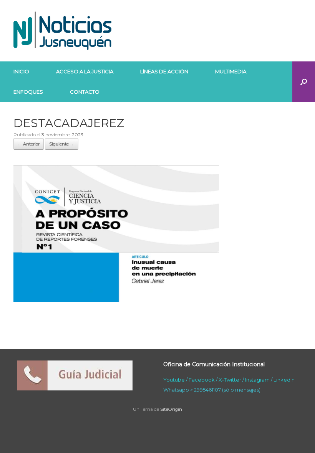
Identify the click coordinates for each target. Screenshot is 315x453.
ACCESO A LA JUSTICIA (84, 71)
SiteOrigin (171, 409)
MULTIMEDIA (230, 71)
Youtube (174, 380)
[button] (303, 81)
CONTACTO (84, 92)
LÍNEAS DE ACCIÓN (164, 71)
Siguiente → (61, 144)
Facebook (202, 380)
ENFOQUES (28, 92)
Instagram (257, 380)
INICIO (21, 71)
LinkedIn (284, 380)
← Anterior (29, 144)
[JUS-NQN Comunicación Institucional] (62, 31)
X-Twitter (230, 380)
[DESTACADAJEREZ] (116, 299)
